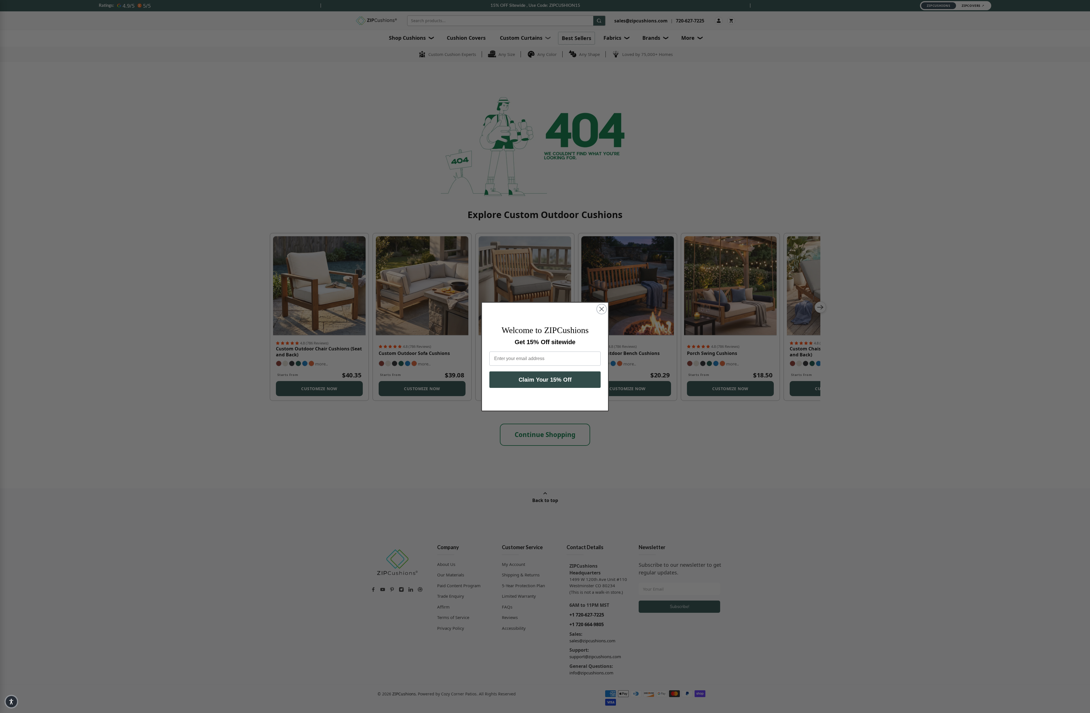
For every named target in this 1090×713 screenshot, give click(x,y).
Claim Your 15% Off (545, 380)
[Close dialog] (602, 309)
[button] (11, 701)
